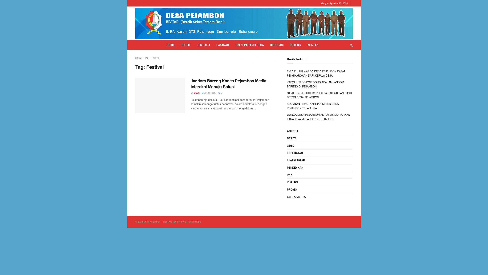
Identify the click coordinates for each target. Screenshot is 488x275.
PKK (289, 175)
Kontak (313, 45)
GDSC (291, 145)
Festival (156, 57)
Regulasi (277, 45)
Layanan (222, 45)
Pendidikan (295, 167)
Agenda (292, 131)
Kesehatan (295, 153)
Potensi (295, 45)
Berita (292, 138)
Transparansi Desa (249, 45)
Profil (186, 45)
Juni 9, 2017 (209, 92)
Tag (146, 57)
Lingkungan (296, 160)
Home (171, 45)
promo (292, 189)
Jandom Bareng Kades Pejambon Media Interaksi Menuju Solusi (228, 84)
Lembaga (203, 45)
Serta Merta (296, 197)
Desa (197, 92)
